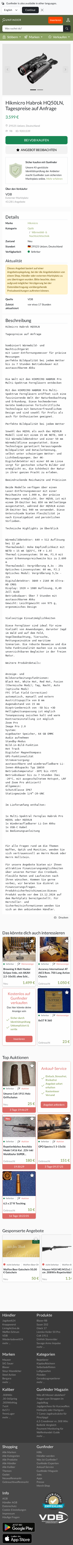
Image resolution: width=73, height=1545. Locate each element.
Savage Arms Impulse (49, 1343)
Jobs (39, 1474)
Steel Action (9, 1374)
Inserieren (55, 20)
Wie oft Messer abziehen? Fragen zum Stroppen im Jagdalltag (51, 1398)
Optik (31, 228)
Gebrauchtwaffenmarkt (15, 1481)
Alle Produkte (10, 1459)
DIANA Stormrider (47, 1339)
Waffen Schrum (10, 1331)
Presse (40, 1481)
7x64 (5, 1406)
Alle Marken (9, 1452)
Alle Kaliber (8, 1466)
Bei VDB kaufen (36, 140)
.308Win (7, 1394)
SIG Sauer (7, 1363)
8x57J (6, 1409)
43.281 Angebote (15, 201)
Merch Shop (43, 1485)
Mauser (6, 1359)
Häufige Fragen (10, 1517)
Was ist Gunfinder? (47, 1459)
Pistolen (41, 1374)
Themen (6, 1470)
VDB (8, 194)
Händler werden (46, 1455)
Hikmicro (33, 223)
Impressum (8, 1513)
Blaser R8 (42, 1320)
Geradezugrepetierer (48, 1378)
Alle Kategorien (11, 1455)
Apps (39, 1478)
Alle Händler (9, 1463)
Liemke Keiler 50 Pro (48, 1331)
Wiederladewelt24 (12, 1339)
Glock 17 (42, 1328)
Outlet (6, 1474)
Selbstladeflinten (46, 1367)
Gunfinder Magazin (47, 1470)
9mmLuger (8, 1413)
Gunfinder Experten (48, 1463)
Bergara (6, 1378)
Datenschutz (9, 1506)
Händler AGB (9, 1502)
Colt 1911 (42, 1335)
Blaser (5, 1367)
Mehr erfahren (54, 178)
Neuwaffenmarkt (11, 1478)
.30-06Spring (9, 1398)
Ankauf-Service (45, 1466)
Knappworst (9, 1324)
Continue (30, 9)
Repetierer (42, 1359)
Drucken (63, 917)
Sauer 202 (42, 1324)
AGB (5, 1498)
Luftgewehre (44, 1371)
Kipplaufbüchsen (46, 1363)
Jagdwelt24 (9, 1320)
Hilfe (39, 1452)
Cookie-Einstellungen (14, 1509)
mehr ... (6, 1343)
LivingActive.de (10, 1328)
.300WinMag (9, 1402)
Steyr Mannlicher (11, 1371)
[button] (67, 20)
